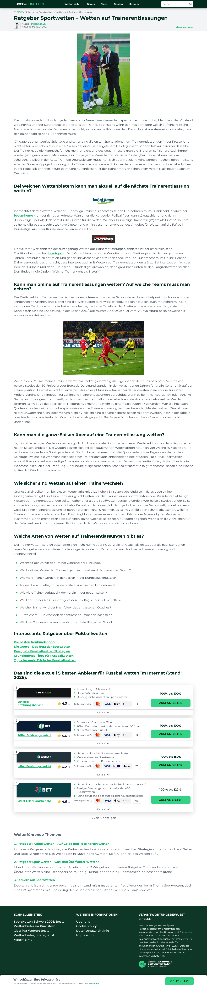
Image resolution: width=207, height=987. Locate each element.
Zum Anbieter (170, 703)
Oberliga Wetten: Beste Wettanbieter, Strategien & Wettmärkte (34, 935)
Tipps (104, 4)
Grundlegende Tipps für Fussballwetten (44, 656)
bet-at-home (24, 215)
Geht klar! (179, 981)
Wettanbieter (73, 4)
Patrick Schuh (37, 23)
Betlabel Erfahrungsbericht (30, 703)
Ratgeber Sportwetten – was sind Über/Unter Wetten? (58, 862)
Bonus (91, 4)
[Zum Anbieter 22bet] (43, 790)
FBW (20, 12)
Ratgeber (135, 4)
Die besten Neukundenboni (34, 642)
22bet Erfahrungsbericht (34, 801)
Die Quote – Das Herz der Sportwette (42, 646)
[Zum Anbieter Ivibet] (43, 757)
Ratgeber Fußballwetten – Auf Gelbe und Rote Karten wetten (63, 844)
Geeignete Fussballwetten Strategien (42, 651)
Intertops (55, 253)
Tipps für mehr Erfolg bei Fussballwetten (45, 660)
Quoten (118, 4)
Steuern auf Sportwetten (36, 880)
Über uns (83, 921)
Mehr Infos (94, 983)
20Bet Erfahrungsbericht (34, 735)
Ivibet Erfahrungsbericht (34, 766)
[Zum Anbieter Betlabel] (43, 693)
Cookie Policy (86, 926)
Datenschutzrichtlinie (92, 930)
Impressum (85, 935)
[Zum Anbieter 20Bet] (43, 726)
